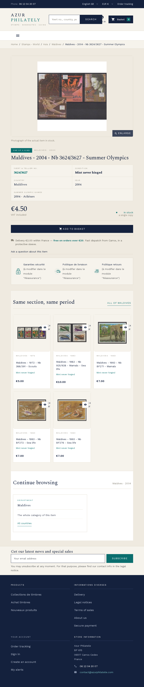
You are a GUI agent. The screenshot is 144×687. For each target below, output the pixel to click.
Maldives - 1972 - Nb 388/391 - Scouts (28, 364)
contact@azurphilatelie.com (96, 672)
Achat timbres (20, 602)
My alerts (17, 669)
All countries (24, 523)
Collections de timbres (26, 594)
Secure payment (85, 625)
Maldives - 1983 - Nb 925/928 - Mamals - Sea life (71, 365)
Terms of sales (84, 610)
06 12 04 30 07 (27, 4)
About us (80, 617)
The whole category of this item (36, 515)
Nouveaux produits (24, 610)
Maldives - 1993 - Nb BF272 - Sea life (28, 441)
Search (90, 19)
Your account (21, 637)
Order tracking (125, 4)
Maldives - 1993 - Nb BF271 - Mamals (109, 364)
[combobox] (64, 19)
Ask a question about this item (29, 251)
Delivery (79, 594)
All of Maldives (119, 303)
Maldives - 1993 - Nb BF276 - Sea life (68, 441)
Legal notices (83, 602)
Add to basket (72, 228)
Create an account (23, 662)
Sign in (15, 654)
